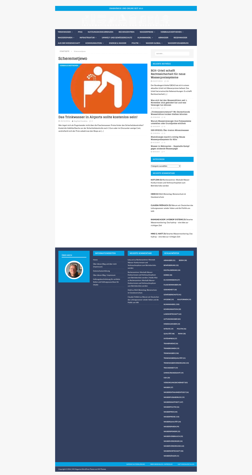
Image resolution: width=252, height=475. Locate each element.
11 (164, 126)
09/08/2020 (156, 117)
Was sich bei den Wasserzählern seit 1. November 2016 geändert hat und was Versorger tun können (169, 103)
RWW (182, 334)
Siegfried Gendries (81, 121)
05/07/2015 (158, 81)
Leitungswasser (172, 319)
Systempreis (170, 338)
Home (95, 260)
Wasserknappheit (173, 402)
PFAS (80, 32)
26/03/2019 (156, 126)
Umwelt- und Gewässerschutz (117, 37)
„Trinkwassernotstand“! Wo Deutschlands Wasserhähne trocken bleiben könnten (170, 113)
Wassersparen (65, 37)
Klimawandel (144, 37)
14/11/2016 (156, 108)
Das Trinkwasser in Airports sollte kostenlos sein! (98, 117)
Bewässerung (171, 265)
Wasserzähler (171, 456)
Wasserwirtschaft (173, 451)
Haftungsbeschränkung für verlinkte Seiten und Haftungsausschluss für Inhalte (106, 282)
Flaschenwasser (172, 285)
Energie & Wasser (117, 43)
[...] (166, 94)
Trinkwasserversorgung (176, 363)
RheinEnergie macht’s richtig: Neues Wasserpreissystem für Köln (168, 138)
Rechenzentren (126, 32)
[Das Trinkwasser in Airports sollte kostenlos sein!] (102, 89)
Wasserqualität (172, 422)
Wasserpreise (146, 32)
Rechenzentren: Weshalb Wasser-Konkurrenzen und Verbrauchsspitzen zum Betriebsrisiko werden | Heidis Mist (143, 275)
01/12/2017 (156, 142)
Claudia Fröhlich (134, 297)
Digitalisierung (172, 270)
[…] (102, 131)
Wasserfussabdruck (178, 43)
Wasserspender (172, 431)
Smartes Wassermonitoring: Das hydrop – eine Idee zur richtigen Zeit (172, 222)
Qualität (169, 334)
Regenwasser (180, 37)
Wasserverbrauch (173, 436)
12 (164, 117)
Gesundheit (170, 290)
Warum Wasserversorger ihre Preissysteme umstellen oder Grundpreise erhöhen (171, 122)
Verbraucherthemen (171, 32)
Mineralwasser (172, 324)
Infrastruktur (87, 37)
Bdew (183, 260)
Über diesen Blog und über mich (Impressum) (105, 265)
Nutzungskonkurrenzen (100, 32)
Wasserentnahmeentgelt (176, 392)
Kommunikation (93, 43)
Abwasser (163, 37)
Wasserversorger (173, 441)
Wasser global (153, 43)
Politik (135, 43)
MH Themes (102, 469)
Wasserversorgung (174, 446)
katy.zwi (131, 260)
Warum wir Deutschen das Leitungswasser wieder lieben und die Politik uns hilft (172, 208)
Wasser (168, 387)
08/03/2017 (156, 151)
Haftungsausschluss (186, 464)
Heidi (130, 290)
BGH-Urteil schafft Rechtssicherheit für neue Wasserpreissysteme (168, 74)
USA (167, 378)
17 (164, 108)
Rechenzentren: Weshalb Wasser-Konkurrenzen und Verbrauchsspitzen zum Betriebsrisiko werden (170, 183)
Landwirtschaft (172, 314)
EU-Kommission (172, 280)
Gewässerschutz (172, 295)
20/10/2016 (65, 121)
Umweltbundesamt (173, 373)
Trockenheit (171, 368)
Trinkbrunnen (171, 348)
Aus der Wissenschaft (69, 43)
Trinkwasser (64, 32)
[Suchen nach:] (172, 53)
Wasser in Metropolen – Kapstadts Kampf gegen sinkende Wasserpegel (170, 147)
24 (168, 81)
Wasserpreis (170, 412)
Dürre (168, 275)
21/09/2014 (156, 133)
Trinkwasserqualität (175, 358)
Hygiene (169, 299)
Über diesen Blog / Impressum (104, 275)
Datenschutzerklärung (101, 271)
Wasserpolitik (171, 407)
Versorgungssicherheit (176, 383)
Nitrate (168, 329)
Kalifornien (184, 299)
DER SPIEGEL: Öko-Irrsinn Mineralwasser (170, 130)
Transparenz (171, 343)
